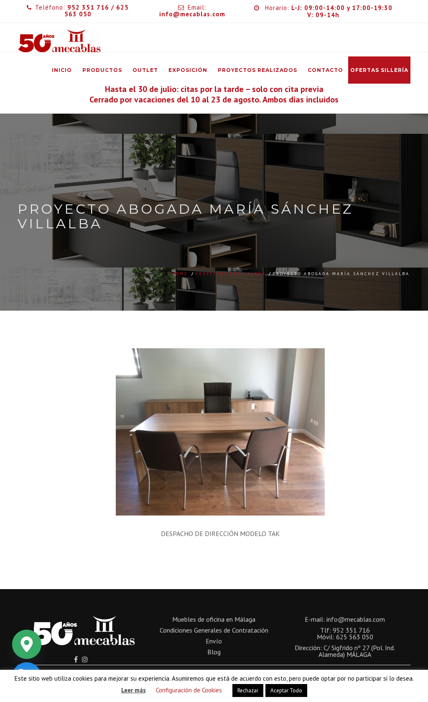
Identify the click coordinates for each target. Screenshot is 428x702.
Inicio (62, 70)
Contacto (325, 70)
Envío (214, 641)
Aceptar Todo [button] (286, 690)
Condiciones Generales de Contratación (214, 630)
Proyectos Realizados (257, 70)
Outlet (145, 70)
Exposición (187, 70)
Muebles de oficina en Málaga (213, 619)
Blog (214, 652)
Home (180, 273)
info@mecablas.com (355, 619)
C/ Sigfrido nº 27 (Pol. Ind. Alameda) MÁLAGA (356, 651)
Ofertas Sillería (379, 70)
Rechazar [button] (247, 690)
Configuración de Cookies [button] (189, 690)
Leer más (133, 690)
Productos (102, 70)
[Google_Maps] (26, 644)
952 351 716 (88, 7)
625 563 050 (354, 637)
